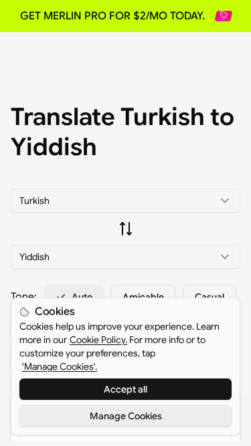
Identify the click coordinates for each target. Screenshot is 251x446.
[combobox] (125, 201)
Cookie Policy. (98, 340)
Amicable (143, 297)
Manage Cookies (126, 416)
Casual (209, 297)
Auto (82, 297)
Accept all (125, 389)
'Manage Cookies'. (59, 366)
